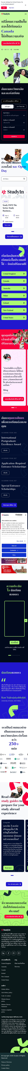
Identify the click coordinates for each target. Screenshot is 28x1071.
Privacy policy (5, 1065)
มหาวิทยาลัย (20, 106)
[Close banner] (25, 515)
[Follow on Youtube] (14, 953)
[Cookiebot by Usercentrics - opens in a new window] (16, 515)
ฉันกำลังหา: (6, 113)
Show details (20, 541)
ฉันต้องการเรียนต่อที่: (9, 120)
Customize (13, 550)
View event (7, 225)
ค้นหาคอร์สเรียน (20, 963)
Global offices (5, 989)
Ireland (3, 973)
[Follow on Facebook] (8, 953)
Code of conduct (6, 996)
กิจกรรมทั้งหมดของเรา (13, 236)
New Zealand (5, 976)
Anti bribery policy (6, 992)
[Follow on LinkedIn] (3, 953)
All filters (5, 179)
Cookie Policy (5, 1068)
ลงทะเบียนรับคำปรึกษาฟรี (10, 43)
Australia (4, 966)
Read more (8, 868)
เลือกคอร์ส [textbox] (6, 123)
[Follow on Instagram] (19, 953)
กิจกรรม (17, 966)
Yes (4, 7)
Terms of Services (6, 1062)
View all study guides (13, 884)
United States (5, 980)
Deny (14, 555)
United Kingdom (6, 963)
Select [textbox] (5, 130)
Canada (3, 970)
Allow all (14, 545)
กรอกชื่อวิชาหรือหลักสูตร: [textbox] (11, 115)
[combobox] (14, 116)
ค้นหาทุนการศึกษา (8, 505)
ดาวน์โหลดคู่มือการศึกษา (11, 101)
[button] (12, 231)
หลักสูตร (7, 106)
